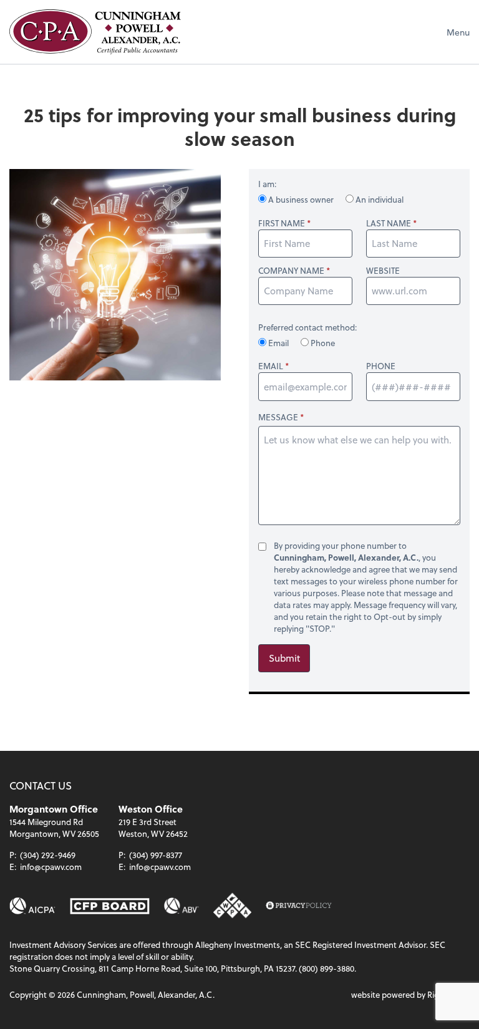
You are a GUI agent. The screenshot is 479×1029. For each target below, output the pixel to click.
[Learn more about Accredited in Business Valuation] (182, 905)
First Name (281, 223)
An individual (379, 199)
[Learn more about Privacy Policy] (299, 905)
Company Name (291, 270)
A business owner (301, 199)
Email (278, 343)
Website (383, 270)
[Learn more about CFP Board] (110, 906)
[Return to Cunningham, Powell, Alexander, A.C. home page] (95, 31)
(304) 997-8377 (155, 855)
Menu (458, 32)
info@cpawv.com (51, 866)
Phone (322, 343)
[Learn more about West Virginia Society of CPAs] (232, 906)
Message (278, 417)
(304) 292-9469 (47, 855)
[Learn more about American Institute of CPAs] (32, 905)
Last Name (388, 223)
